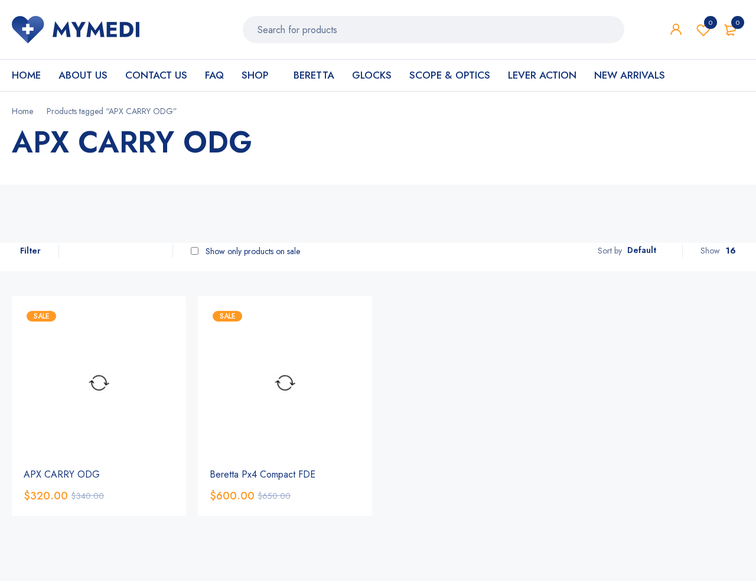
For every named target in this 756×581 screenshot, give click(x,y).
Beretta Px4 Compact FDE (262, 474)
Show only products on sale (251, 251)
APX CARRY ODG (62, 474)
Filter (30, 251)
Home (22, 111)
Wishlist (710, 22)
